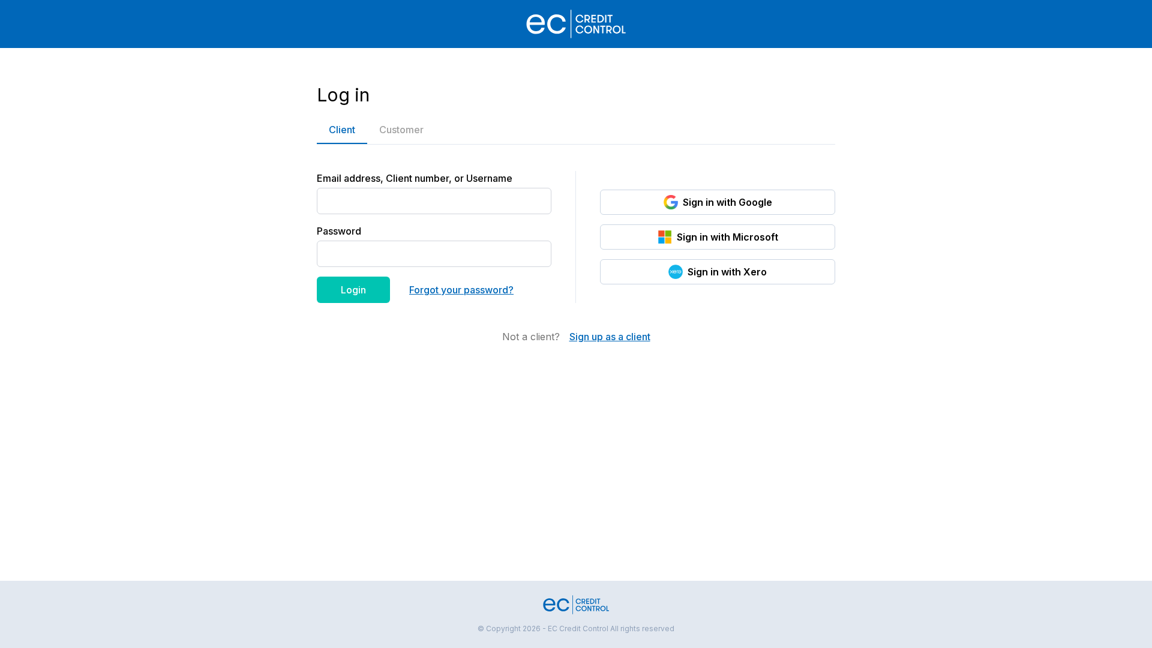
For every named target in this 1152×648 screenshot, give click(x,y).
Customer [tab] (401, 130)
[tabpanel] (576, 244)
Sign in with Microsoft (727, 237)
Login (353, 290)
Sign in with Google (727, 202)
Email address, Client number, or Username (414, 178)
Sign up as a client (609, 337)
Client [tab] (342, 130)
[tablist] (576, 130)
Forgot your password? (461, 290)
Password (339, 231)
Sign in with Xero (727, 272)
